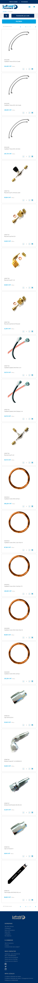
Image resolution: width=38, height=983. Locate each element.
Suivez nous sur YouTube (11, 959)
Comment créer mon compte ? (12, 947)
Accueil (5, 11)
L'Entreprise (8, 928)
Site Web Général (9, 926)
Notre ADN (7, 932)
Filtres (19, 21)
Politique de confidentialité (11, 980)
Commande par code (22, 15)
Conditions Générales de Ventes (13, 976)
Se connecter (24, 1)
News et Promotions (10, 930)
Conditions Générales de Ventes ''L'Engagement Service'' (19, 978)
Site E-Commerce (9, 943)
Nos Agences (8, 935)
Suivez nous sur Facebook (11, 957)
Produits (7, 945)
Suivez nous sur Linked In (11, 961)
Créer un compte (13, 1)
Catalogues (8, 934)
